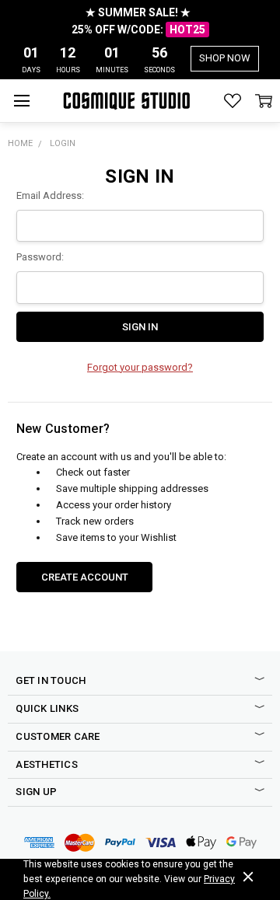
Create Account (84, 577)
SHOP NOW (224, 58)
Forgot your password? (140, 367)
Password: (40, 257)
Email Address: (50, 195)
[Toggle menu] (21, 100)
